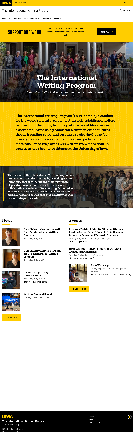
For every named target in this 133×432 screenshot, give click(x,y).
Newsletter (47, 18)
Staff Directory (94, 423)
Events (91, 416)
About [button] (56, 18)
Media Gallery (35, 18)
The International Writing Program (26, 10)
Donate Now (105, 31)
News (91, 419)
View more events (79, 288)
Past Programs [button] (20, 18)
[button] (125, 10)
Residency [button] (6, 18)
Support (126, 3)
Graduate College (19, 3)
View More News (12, 317)
